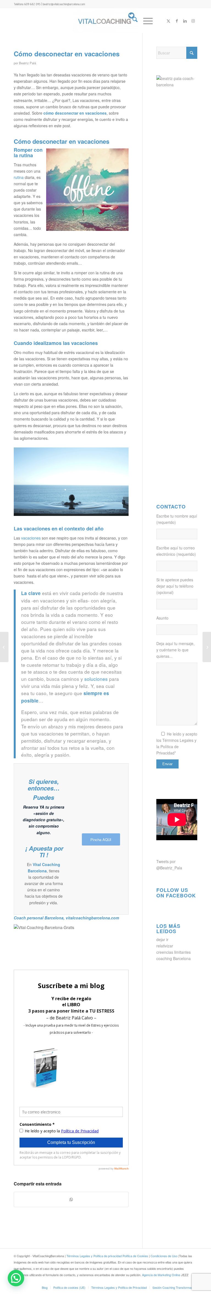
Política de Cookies (135, 1256)
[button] (16, 1278)
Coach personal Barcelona (38, 917)
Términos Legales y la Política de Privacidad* (176, 746)
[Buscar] (132, 20)
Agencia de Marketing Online (161, 1275)
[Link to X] (168, 20)
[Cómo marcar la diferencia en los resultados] (4, 647)
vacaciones (31, 538)
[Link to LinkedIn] (185, 20)
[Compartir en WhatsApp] (71, 1199)
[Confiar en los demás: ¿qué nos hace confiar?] (206, 647)
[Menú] (145, 20)
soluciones (96, 678)
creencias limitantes (173, 952)
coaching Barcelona (173, 958)
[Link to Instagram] (193, 20)
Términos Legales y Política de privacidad (94, 1256)
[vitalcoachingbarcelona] (105, 20)
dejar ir (162, 939)
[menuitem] (132, 20)
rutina (19, 177)
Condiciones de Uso (164, 1256)
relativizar (164, 946)
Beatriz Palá (27, 63)
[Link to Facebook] (177, 20)
